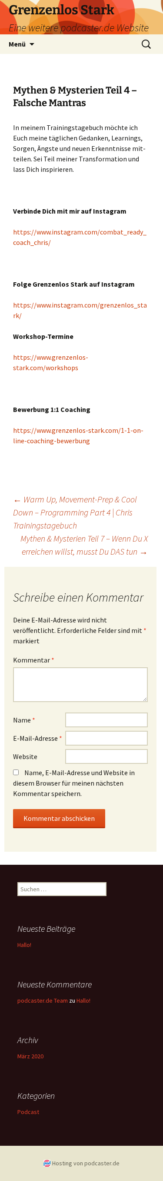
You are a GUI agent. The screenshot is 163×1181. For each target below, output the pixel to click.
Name (24, 720)
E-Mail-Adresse (37, 738)
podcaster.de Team (42, 1000)
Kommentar (33, 660)
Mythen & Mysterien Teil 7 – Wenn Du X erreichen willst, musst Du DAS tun (84, 545)
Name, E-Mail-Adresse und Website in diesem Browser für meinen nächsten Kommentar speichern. (74, 783)
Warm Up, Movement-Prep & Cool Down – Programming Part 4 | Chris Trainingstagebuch (75, 512)
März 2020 (30, 1056)
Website (25, 756)
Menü (17, 44)
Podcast (28, 1112)
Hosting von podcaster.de (86, 1163)
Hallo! (24, 945)
